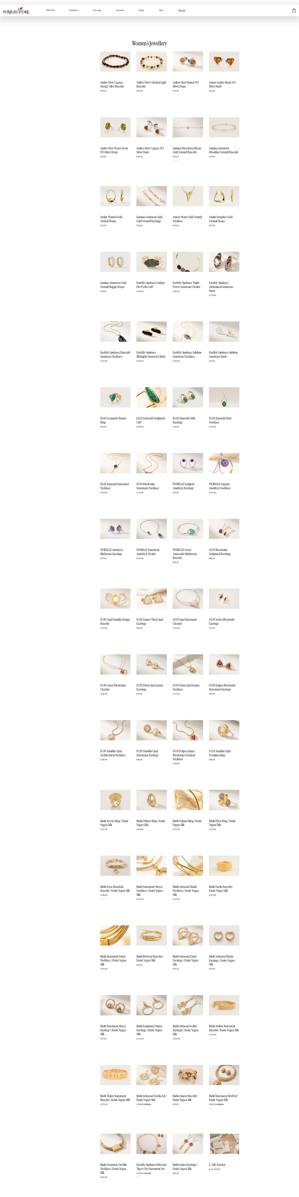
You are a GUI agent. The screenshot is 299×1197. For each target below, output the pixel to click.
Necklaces (73, 10)
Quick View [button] (115, 66)
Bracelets (120, 10)
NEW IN (50, 10)
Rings (141, 10)
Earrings (97, 10)
